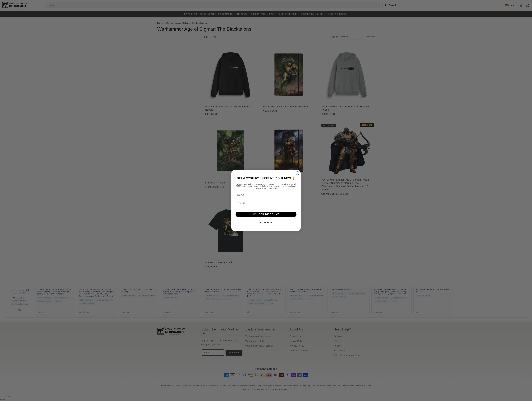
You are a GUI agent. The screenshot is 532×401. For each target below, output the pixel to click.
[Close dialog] (297, 173)
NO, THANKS (266, 223)
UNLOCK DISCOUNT (266, 214)
